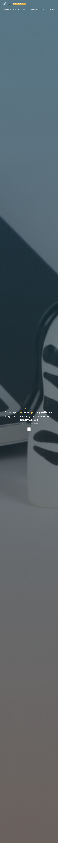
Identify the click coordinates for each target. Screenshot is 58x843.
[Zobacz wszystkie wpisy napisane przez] (29, 429)
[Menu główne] (54, 3)
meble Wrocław (51, 9)
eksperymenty (29, 409)
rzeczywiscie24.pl (18, 4)
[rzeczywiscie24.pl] (6, 3)
